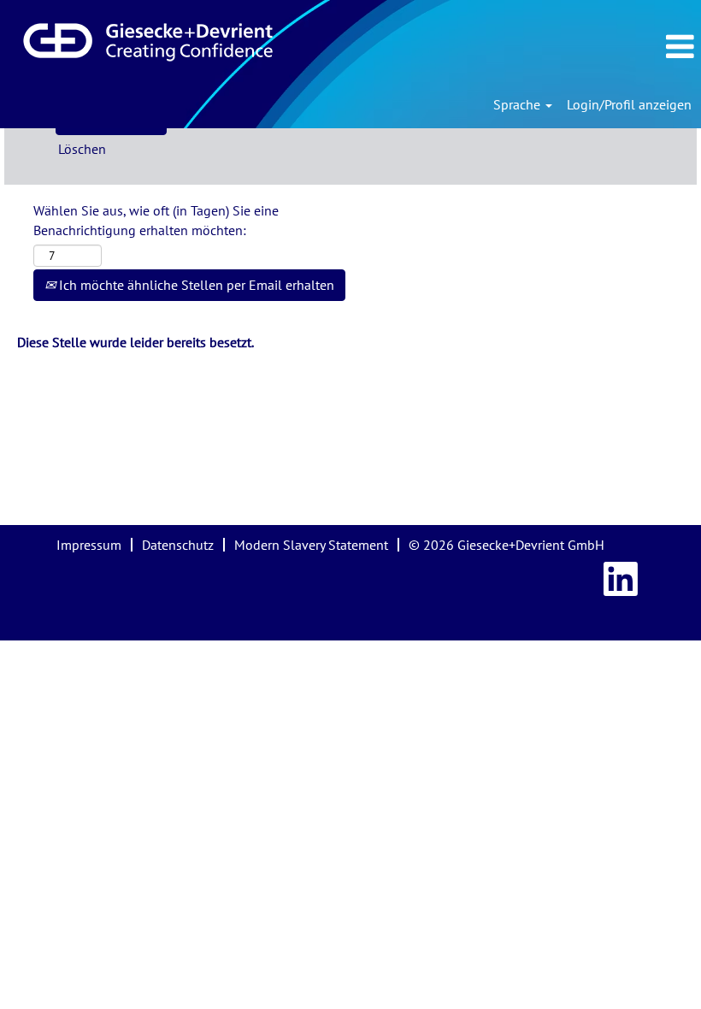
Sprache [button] (518, 104)
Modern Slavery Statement (311, 544)
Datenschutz (178, 544)
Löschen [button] (82, 148)
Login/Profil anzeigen (629, 104)
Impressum (88, 544)
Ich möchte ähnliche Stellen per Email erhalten (195, 284)
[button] (598, 47)
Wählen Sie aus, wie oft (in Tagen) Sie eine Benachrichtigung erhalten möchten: (156, 220)
